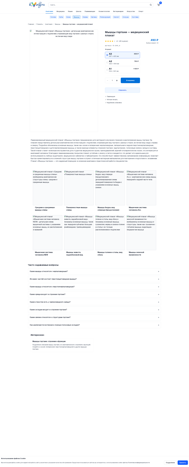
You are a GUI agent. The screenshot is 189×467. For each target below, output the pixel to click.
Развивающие (90, 11)
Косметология (104, 11)
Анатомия (49, 11)
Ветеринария (118, 11)
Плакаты (39, 24)
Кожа (68, 17)
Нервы (85, 17)
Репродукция (105, 17)
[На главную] (36, 5)
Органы (94, 17)
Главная (31, 24)
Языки (70, 11)
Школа (78, 11)
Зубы (61, 17)
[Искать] (150, 4)
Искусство (131, 11)
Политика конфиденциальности (139, 462)
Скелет (116, 17)
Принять (182, 463)
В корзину (130, 80)
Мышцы (76, 17)
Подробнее (170, 463)
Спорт (140, 11)
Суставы (135, 17)
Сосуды (126, 17)
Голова (53, 17)
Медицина (60, 11)
